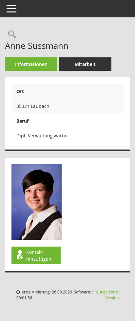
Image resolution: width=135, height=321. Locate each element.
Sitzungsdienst (105, 295)
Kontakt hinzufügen (38, 255)
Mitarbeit (85, 64)
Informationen (31, 64)
